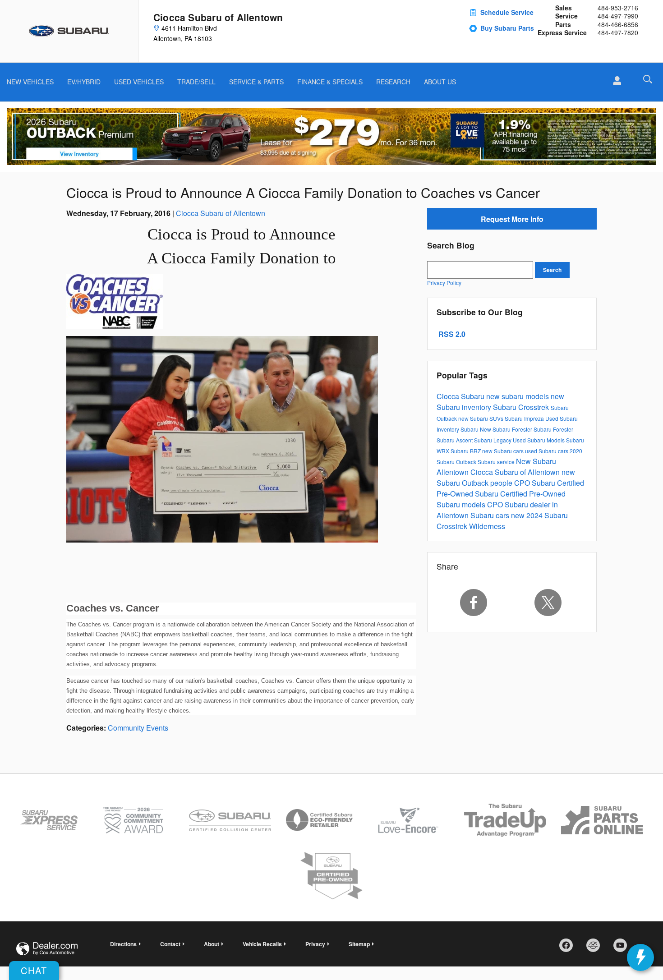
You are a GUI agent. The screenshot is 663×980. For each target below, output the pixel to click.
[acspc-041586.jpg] (114, 301)
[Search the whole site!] (647, 79)
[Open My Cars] (614, 81)
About (211, 944)
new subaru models (518, 396)
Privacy (315, 944)
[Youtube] (623, 948)
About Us (440, 81)
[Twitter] (548, 602)
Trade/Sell (196, 81)
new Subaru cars (503, 451)
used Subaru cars (547, 451)
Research (393, 81)
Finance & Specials (330, 81)
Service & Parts (256, 81)
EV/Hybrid (84, 81)
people (502, 483)
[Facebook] (474, 602)
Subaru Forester (553, 429)
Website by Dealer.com (47, 948)
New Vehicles (30, 81)
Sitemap (359, 944)
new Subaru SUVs (481, 418)
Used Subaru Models (539, 440)
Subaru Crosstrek (522, 407)
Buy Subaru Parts (507, 27)
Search (552, 270)
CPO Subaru (535, 483)
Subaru (470, 429)
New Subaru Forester (507, 429)
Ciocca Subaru (461, 396)
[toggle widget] (640, 957)
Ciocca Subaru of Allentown (220, 213)
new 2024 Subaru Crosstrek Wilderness (502, 520)
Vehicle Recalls (262, 944)
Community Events (138, 727)
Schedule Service (507, 12)
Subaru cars (490, 515)
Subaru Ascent (455, 440)
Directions (123, 944)
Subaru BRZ (466, 451)
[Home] (69, 31)
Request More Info (512, 219)
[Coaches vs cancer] (222, 439)
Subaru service (497, 461)
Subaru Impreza (525, 418)
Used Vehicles (139, 81)
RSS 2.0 (451, 334)
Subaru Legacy (493, 440)
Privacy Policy (444, 282)
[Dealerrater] (596, 948)
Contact (170, 944)
